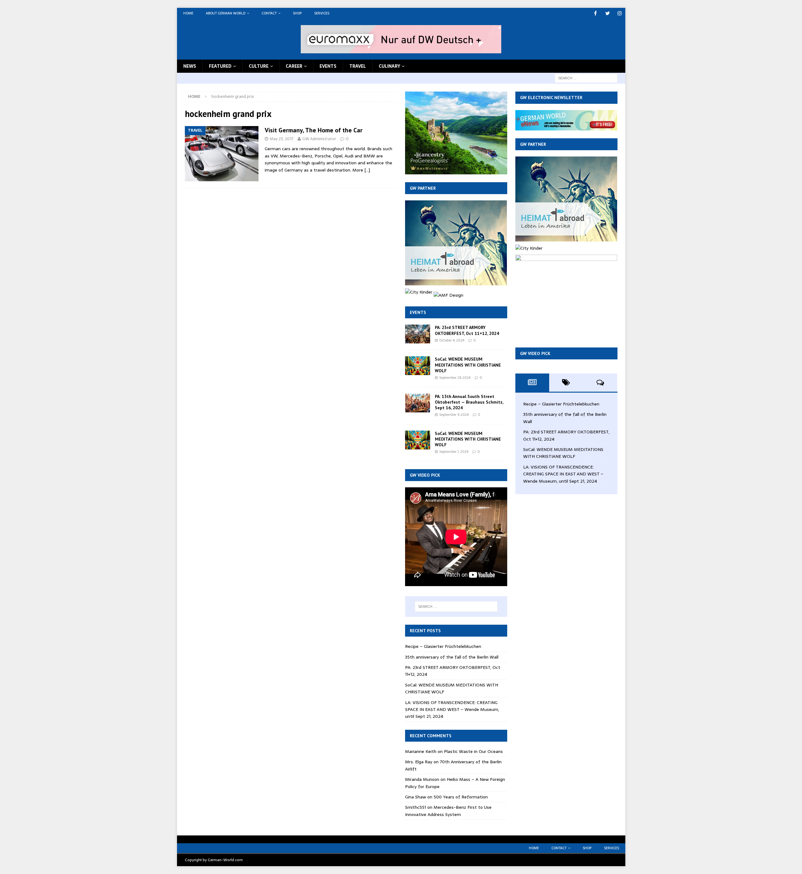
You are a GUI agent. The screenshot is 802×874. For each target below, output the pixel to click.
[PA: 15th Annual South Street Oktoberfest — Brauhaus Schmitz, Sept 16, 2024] (417, 403)
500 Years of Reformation (461, 796)
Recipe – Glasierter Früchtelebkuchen (443, 646)
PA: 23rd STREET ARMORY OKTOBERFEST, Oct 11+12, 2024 (467, 330)
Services (321, 13)
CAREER (294, 66)
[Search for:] (586, 77)
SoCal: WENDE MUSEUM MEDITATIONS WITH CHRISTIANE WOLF (468, 364)
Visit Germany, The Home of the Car (313, 130)
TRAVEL (357, 66)
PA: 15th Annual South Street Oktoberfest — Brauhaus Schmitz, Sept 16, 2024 (469, 402)
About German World (225, 13)
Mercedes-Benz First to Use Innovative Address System (448, 811)
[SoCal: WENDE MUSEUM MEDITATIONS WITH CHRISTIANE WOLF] (417, 365)
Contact (269, 13)
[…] (367, 170)
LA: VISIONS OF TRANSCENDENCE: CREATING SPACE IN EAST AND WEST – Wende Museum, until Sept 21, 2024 (452, 709)
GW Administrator (319, 138)
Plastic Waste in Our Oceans (473, 751)
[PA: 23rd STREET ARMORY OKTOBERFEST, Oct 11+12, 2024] (417, 334)
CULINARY (389, 66)
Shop (297, 13)
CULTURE (258, 66)
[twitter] (607, 13)
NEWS (189, 66)
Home (188, 13)
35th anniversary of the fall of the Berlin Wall (451, 657)
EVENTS (328, 66)
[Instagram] (619, 13)
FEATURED (220, 66)
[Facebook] (595, 13)
